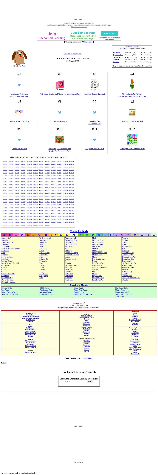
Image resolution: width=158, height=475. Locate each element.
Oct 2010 (59, 178)
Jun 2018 (35, 202)
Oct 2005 (59, 164)
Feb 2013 (11, 187)
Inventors (135, 334)
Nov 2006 (65, 167)
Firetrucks (43, 261)
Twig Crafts (119, 296)
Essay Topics (30, 342)
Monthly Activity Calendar (30, 318)
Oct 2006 (59, 167)
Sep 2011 (53, 181)
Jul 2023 (41, 216)
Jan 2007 (5, 170)
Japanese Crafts (70, 259)
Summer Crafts (127, 255)
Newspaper (30, 344)
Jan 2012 (5, 184)
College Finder (135, 344)
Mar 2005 (17, 164)
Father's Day (44, 259)
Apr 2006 (23, 167)
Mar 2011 (17, 181)
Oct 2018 (59, 202)
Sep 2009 (53, 175)
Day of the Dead (118, 55)
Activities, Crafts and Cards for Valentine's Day (60, 94)
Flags (135, 331)
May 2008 (29, 172)
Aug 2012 (47, 184)
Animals (4, 240)
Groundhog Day (71, 240)
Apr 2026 (23, 225)
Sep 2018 (53, 202)
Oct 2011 (59, 181)
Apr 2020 (23, 207)
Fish (41, 263)
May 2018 (29, 202)
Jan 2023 (5, 216)
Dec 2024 (71, 219)
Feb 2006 (11, 167)
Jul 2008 (41, 172)
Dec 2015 (71, 193)
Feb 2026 (11, 225)
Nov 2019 (65, 204)
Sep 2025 (53, 222)
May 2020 (29, 207)
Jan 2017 (5, 199)
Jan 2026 (5, 225)
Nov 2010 (65, 178)
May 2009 (29, 175)
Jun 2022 (35, 213)
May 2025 (29, 222)
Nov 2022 (65, 213)
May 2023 (29, 216)
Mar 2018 (17, 202)
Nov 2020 (65, 207)
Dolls (41, 246)
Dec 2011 (71, 181)
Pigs (93, 271)
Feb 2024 (11, 219)
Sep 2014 (53, 190)
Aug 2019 (47, 204)
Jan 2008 (5, 172)
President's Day (98, 280)
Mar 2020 (17, 207)
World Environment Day (131, 278)
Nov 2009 (65, 175)
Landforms (86, 346)
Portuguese (135, 321)
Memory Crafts (97, 242)
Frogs (41, 271)
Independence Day (72, 255)
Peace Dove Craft (19, 149)
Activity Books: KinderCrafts (132, 149)
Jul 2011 (41, 181)
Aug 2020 (47, 207)
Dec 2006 (71, 167)
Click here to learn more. (79, 27)
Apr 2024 (23, 219)
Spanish (135, 323)
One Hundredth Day (99, 267)
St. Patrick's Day (128, 253)
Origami (95, 269)
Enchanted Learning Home (30, 316)
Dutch (135, 313)
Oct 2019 (59, 204)
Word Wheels (135, 354)
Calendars (5, 265)
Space (124, 242)
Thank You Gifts (128, 259)
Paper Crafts (78, 288)
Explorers (135, 329)
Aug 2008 (47, 172)
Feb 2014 (11, 190)
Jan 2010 (5, 178)
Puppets (125, 238)
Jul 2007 (41, 170)
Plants (94, 274)
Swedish (135, 325)
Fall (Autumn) (44, 253)
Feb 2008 (11, 172)
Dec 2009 (71, 175)
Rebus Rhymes (30, 334)
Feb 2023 (11, 216)
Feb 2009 (11, 175)
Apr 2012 (23, 184)
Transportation (127, 261)
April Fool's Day (7, 242)
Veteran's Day (127, 271)
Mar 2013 (17, 187)
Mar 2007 (17, 170)
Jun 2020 (35, 207)
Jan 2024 (5, 219)
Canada (4, 267)
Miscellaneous (97, 246)
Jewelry (68, 261)
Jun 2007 (35, 170)
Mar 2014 (17, 190)
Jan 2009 (5, 175)
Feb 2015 (11, 193)
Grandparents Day (71, 238)
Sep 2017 (53, 199)
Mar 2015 (17, 193)
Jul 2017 (41, 199)
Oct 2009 (59, 175)
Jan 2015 (5, 193)
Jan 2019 (5, 204)
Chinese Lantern (60, 121)
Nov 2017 (65, 199)
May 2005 (29, 164)
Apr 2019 (23, 204)
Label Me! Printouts (135, 349)
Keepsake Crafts (71, 265)
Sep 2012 (53, 184)
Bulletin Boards (7, 261)
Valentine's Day (127, 265)
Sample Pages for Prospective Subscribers (73, 307)
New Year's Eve (98, 263)
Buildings (4, 259)
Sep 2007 (53, 170)
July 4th (68, 263)
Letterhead (69, 276)
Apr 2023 (23, 216)
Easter (41, 251)
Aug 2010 (47, 178)
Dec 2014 (71, 190)
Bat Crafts (5, 251)
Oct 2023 (59, 216)
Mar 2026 (17, 225)
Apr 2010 (23, 178)
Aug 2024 (47, 219)
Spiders (124, 244)
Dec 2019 (71, 204)
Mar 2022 (17, 213)
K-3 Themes (30, 328)
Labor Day (69, 269)
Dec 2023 (71, 216)
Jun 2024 (35, 219)
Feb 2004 (11, 161)
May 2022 (29, 213)
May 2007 (29, 170)
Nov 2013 (65, 187)
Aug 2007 (47, 170)
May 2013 (29, 187)
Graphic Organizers (135, 347)
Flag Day (42, 265)
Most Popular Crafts (99, 253)
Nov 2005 (65, 164)
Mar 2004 (17, 161)
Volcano (86, 351)
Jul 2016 (41, 196)
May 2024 (29, 219)
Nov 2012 (65, 184)
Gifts (41, 278)
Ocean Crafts (97, 265)
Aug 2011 (47, 181)
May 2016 (29, 196)
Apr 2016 (23, 196)
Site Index (30, 321)
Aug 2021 (47, 210)
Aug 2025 (47, 222)
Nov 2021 (65, 210)
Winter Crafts (127, 276)
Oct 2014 (59, 190)
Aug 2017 (47, 199)
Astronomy (5, 246)
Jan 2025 (5, 222)
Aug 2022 (47, 213)
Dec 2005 (71, 164)
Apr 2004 (23, 161)
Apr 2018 (23, 202)
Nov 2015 (65, 193)
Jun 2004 (35, 161)
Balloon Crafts (6, 288)
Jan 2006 (5, 167)
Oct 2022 (59, 213)
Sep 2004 (53, 161)
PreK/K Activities (30, 333)
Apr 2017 (23, 199)
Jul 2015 (41, 193)
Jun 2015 (35, 193)
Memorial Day (97, 240)
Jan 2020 (5, 207)
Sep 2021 (53, 210)
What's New (30, 315)
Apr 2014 (23, 190)
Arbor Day (5, 244)
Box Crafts (5, 290)
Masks (94, 238)
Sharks (86, 333)
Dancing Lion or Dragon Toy (94, 122)
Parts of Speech (30, 347)
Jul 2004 (41, 161)
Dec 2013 (71, 187)
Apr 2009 (23, 175)
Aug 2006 (47, 167)
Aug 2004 (47, 161)
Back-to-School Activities (10, 249)
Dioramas (42, 242)
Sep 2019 (53, 204)
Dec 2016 (71, 196)
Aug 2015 (47, 193)
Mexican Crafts (97, 244)
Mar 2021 (17, 210)
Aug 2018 (47, 202)
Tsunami (86, 350)
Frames (42, 269)
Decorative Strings (8, 282)
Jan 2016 (5, 196)
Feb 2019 (11, 204)
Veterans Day (117, 57)
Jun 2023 (35, 216)
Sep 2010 (53, 178)
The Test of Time (30, 352)
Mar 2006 (17, 167)
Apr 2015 (23, 193)
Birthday (4, 255)
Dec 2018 (71, 202)
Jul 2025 (41, 222)
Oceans (86, 348)
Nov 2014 (65, 190)
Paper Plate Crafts (80, 290)
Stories (30, 336)
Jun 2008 (35, 172)
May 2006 (29, 167)
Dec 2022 (71, 213)
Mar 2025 (17, 222)
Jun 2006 (35, 167)
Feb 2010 (11, 178)
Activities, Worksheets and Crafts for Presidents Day (59, 150)
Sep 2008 (53, 172)
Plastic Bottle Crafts (122, 292)
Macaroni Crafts (45, 292)
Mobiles (95, 249)
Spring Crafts (127, 246)
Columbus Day (6, 278)
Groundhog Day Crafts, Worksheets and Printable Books (132, 95)
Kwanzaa (116, 62)
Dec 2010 (71, 178)
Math (135, 351)
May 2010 (29, 178)
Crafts (30, 326)
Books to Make (7, 257)
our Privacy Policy (85, 358)
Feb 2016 (11, 196)
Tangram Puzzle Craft (94, 149)
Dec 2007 (71, 170)
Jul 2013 (41, 187)
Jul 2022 (41, 213)
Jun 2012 (35, 184)
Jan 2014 (5, 190)
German (135, 316)
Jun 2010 (35, 178)
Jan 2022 (5, 213)
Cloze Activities (30, 341)
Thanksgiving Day (129, 257)
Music (94, 257)
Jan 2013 (5, 187)
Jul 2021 (41, 210)
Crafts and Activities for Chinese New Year (19, 95)
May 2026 (29, 225)
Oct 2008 (59, 172)
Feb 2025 (11, 222)
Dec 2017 (71, 199)
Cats (3, 271)
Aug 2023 (47, 216)
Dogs (41, 244)
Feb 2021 (11, 210)
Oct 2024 (59, 219)
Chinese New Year (8, 274)
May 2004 (29, 161)
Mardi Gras (69, 280)
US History (135, 336)
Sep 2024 (53, 219)
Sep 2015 (53, 193)
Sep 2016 (53, 196)
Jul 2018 (41, 202)
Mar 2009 (17, 175)
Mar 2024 (17, 219)
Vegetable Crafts (128, 267)
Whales (124, 274)
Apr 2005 (23, 164)
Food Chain (86, 325)
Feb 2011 (11, 181)
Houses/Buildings (71, 253)
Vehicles (125, 269)
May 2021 (29, 210)
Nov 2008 (65, 172)
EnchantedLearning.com (73, 54)
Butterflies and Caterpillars (11, 263)
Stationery (125, 251)
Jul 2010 (41, 178)
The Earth (86, 342)
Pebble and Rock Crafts (83, 294)
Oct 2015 (59, 193)
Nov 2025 (65, 222)
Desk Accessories (45, 238)
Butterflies (86, 322)
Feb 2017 (11, 199)
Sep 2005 (53, 164)
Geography (43, 276)
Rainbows (125, 240)
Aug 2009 (47, 175)
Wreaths (125, 280)
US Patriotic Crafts (129, 263)
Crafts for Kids (79, 231)
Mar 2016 (17, 196)
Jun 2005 (35, 164)
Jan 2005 (5, 164)
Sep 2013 (53, 187)
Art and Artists (135, 341)
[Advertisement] (79, 9)
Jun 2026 (35, 225)
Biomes (86, 319)
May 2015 (29, 193)
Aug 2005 (47, 164)
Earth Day (43, 249)
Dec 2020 (71, 207)
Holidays (123, 48)
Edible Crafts (44, 288)
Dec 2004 (71, 161)
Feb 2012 (11, 184)
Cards (3, 269)
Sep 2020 (53, 207)
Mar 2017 (17, 199)
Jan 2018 (5, 202)
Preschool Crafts (98, 278)
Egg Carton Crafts (46, 290)
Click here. (88, 42)
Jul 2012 (41, 184)
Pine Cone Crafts (121, 288)
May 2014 (29, 190)
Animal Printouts (86, 316)
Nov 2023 (65, 216)
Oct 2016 (59, 196)
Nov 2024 (65, 219)
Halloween (116, 52)
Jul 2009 (41, 175)
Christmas (116, 59)
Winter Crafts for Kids (19, 121)
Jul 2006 (41, 167)
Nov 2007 (65, 170)
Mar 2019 (17, 204)
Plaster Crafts (120, 290)
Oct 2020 (59, 207)
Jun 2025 (35, 222)
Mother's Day (97, 255)
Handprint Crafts (71, 244)
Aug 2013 (47, 187)
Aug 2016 (47, 196)
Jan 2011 (5, 181)
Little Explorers (30, 329)
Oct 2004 (59, 161)
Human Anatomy (86, 327)
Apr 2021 (23, 210)
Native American (98, 259)
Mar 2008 (17, 172)
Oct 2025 (59, 222)
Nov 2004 (65, 161)
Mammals (68, 278)
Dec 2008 (71, 172)
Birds (3, 253)
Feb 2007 (11, 170)
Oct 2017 (59, 199)
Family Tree (43, 255)
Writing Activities (30, 346)
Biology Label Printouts (86, 317)
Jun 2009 (35, 175)
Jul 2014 (41, 190)
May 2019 (29, 204)
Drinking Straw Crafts (9, 294)
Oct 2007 (59, 170)
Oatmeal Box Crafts (47, 294)
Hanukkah (69, 246)
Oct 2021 (59, 210)
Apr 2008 (23, 172)
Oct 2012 (59, 184)
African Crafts (6, 238)
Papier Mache (79, 292)
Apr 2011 (23, 181)
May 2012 (29, 184)
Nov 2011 (65, 181)
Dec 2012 (71, 184)
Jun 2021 (35, 210)
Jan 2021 (5, 210)
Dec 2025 (71, 222)
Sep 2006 (53, 167)
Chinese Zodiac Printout (94, 94)
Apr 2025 (23, 222)
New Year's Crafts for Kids (132, 121)
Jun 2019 (35, 204)
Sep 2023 (53, 216)
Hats (66, 249)
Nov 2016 (65, 196)
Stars (123, 249)
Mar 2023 (17, 216)
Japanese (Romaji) (135, 320)
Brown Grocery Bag (8, 292)
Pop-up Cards (97, 276)
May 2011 (29, 181)
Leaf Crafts (69, 274)
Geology (86, 343)
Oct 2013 (59, 187)
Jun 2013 (35, 187)
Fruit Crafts (43, 274)
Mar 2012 (17, 184)
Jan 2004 (5, 161)
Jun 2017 (35, 199)
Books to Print (30, 320)
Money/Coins (97, 251)
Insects (67, 257)
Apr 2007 (23, 170)
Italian (135, 318)
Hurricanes (86, 345)
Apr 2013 (23, 187)
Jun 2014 (35, 190)
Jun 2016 (35, 196)
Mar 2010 (17, 178)
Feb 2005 (11, 164)
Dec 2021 (71, 210)
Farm (41, 257)
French (135, 315)
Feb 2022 (11, 213)
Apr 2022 (23, 213)
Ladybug (68, 271)
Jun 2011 (35, 181)
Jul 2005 (41, 164)
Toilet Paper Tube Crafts (124, 294)
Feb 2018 (11, 202)
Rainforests (86, 332)
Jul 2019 (41, 204)
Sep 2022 (53, 213)
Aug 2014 (47, 190)
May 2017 (29, 199)
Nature (94, 261)
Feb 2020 (11, 207)
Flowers (42, 267)
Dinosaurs (43, 240)
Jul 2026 (41, 225)
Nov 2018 (65, 202)
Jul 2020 (41, 207)
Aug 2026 (47, 225)
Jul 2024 (41, 219)
